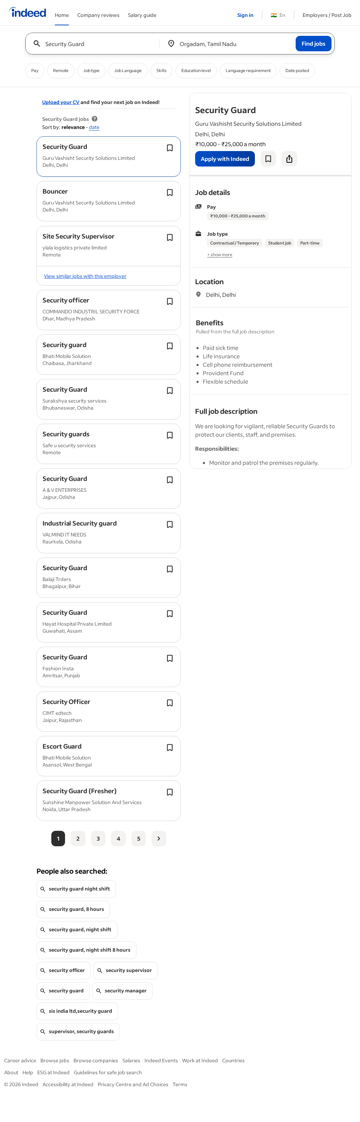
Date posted (297, 70)
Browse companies (95, 1060)
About (11, 1072)
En (278, 15)
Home (62, 15)
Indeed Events (161, 1060)
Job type (91, 70)
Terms (180, 1084)
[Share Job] (289, 159)
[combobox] (95, 43)
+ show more (219, 254)
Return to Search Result (305, 97)
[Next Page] (159, 838)
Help (27, 1072)
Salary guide (142, 15)
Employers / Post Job (327, 15)
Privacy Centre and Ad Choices (133, 1084)
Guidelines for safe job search (108, 1072)
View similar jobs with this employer (85, 276)
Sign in (245, 15)
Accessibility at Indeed (68, 1084)
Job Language (128, 70)
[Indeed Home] (27, 12)
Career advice (20, 1060)
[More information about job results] (94, 119)
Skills (161, 70)
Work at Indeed (200, 1060)
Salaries (131, 1060)
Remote (61, 70)
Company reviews (98, 15)
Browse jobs (54, 1060)
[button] (65, 146)
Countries (233, 1060)
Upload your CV (60, 102)
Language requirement (248, 70)
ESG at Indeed (53, 1072)
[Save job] (268, 159)
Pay (34, 70)
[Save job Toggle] (170, 148)
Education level (196, 70)
